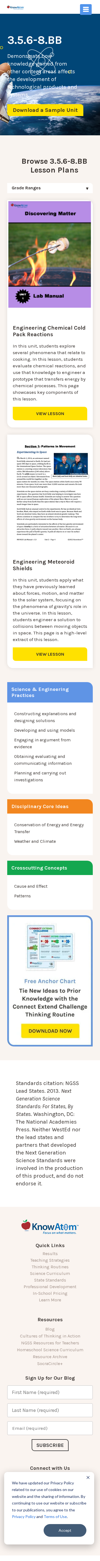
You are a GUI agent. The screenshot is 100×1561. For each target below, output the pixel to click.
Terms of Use (55, 1516)
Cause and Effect (31, 886)
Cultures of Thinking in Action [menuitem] (50, 1336)
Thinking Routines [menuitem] (50, 1266)
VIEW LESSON (50, 413)
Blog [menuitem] (50, 1329)
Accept (65, 1530)
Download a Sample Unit (45, 110)
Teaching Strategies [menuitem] (50, 1260)
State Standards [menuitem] (50, 1280)
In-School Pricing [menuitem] (50, 1293)
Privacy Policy (24, 1516)
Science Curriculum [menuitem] (50, 1273)
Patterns (22, 895)
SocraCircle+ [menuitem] (50, 1363)
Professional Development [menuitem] (50, 1286)
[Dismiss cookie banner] (88, 1478)
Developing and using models (44, 730)
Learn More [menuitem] (50, 1299)
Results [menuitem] (50, 1253)
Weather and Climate (35, 841)
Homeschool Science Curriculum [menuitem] (50, 1349)
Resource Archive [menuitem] (50, 1356)
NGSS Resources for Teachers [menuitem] (50, 1342)
